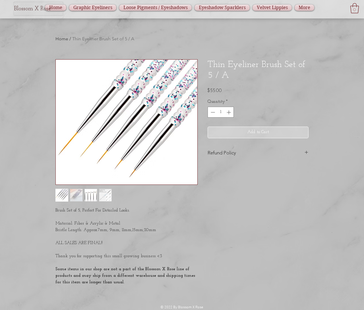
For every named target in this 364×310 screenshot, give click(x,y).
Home (61, 38)
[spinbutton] (221, 112)
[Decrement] (212, 112)
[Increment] (229, 112)
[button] (354, 8)
